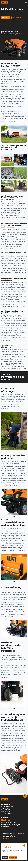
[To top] (25, 796)
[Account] (23, 2)
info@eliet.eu (7, 811)
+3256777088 (7, 810)
